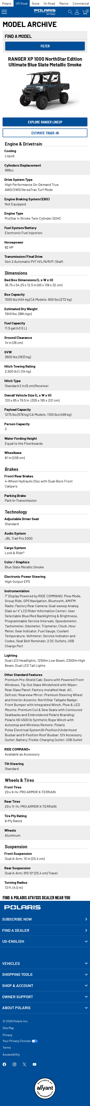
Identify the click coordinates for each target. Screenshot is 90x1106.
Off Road (22, 3)
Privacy (7, 1035)
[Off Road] (45, 12)
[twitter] (24, 1065)
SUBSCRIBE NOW (17, 919)
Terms (7, 1047)
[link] (45, 963)
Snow (35, 3)
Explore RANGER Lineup (45, 121)
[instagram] (14, 1065)
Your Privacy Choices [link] (17, 1041)
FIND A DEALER (15, 930)
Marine (63, 3)
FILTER (45, 45)
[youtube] (34, 1065)
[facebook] (4, 1065)
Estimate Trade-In (45, 132)
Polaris (6, 3)
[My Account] (77, 12)
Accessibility (11, 1054)
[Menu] (4, 12)
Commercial (81, 3)
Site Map (8, 1028)
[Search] (70, 12)
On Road (49, 3)
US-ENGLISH (13, 941)
